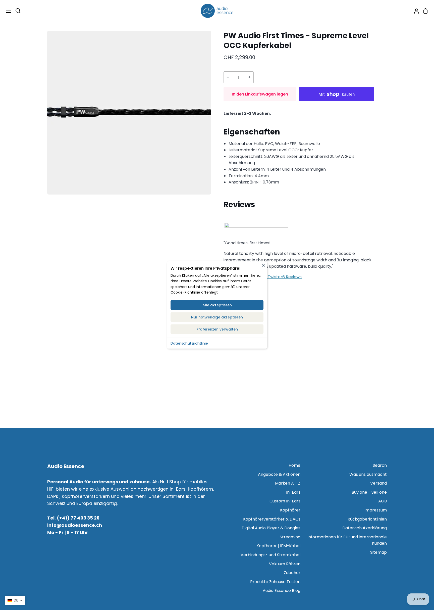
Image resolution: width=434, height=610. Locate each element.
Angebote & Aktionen (279, 474)
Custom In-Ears (284, 501)
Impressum (375, 510)
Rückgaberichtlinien (367, 519)
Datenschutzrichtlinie (189, 343)
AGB (382, 501)
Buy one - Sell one (369, 492)
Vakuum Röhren (284, 564)
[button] (15, 600)
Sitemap (378, 552)
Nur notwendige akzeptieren (217, 316)
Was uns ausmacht (368, 474)
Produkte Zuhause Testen (275, 582)
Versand (378, 483)
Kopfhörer (290, 510)
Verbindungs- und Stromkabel (270, 555)
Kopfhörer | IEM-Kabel (278, 546)
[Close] (263, 265)
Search (380, 465)
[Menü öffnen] (6, 11)
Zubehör (292, 573)
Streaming (290, 537)
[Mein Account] (414, 11)
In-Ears (293, 492)
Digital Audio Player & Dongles (271, 528)
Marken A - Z (287, 483)
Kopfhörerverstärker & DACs (271, 519)
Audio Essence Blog (281, 590)
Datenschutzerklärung (364, 528)
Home (294, 465)
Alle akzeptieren (217, 304)
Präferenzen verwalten (217, 329)
